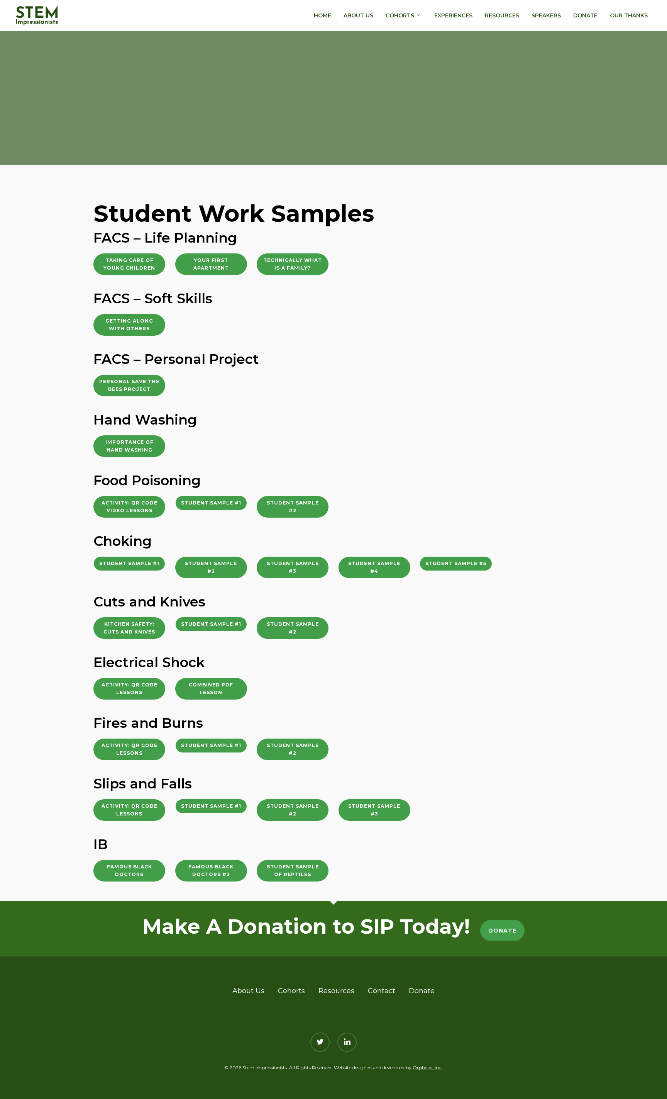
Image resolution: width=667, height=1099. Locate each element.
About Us (248, 991)
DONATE (502, 930)
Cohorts (291, 991)
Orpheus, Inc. (427, 1067)
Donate (422, 991)
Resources (336, 991)
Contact (381, 991)
